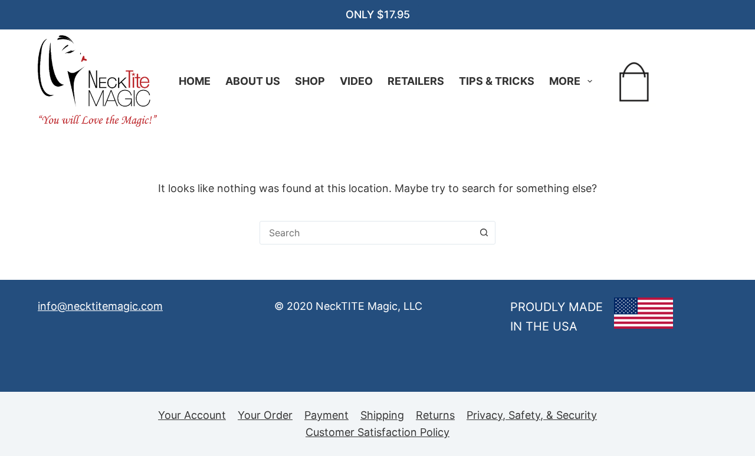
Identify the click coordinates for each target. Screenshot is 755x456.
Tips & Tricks (496, 81)
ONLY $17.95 (378, 14)
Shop (310, 81)
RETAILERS (416, 81)
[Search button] (483, 233)
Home (195, 81)
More (564, 81)
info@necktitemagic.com (100, 306)
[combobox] (366, 232)
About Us (252, 81)
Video (356, 81)
